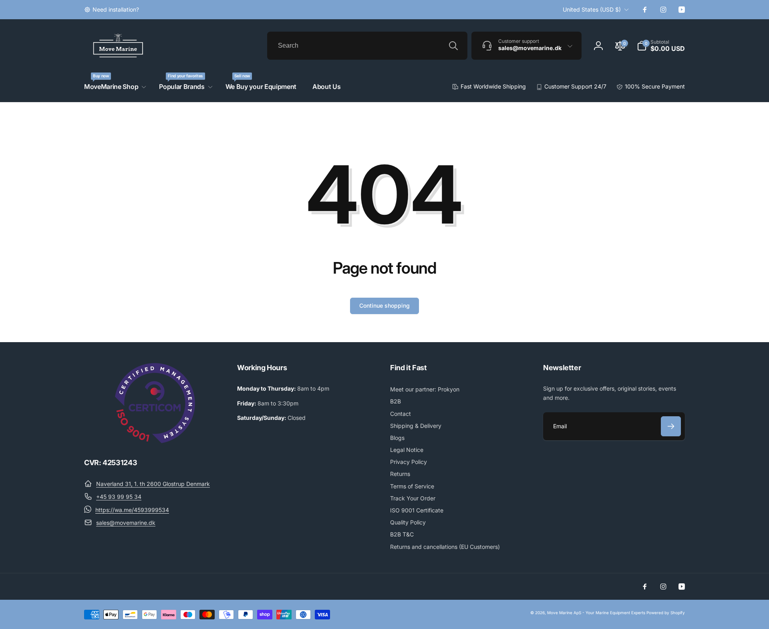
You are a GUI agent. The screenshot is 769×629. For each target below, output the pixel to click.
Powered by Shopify (665, 612)
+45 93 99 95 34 (118, 496)
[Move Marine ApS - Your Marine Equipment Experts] (155, 441)
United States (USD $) (592, 9)
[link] (111, 9)
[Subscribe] (671, 426)
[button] (661, 46)
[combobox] (367, 46)
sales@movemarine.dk (125, 522)
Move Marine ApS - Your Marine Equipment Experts (596, 612)
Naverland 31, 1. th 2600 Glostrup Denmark (153, 483)
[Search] (453, 46)
